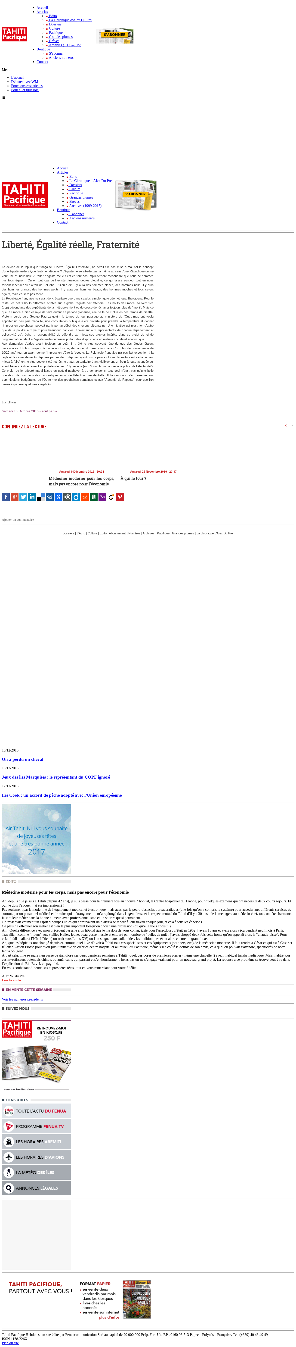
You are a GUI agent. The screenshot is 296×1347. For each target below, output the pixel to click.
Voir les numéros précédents (22, 999)
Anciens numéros (61, 57)
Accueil (42, 7)
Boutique (43, 49)
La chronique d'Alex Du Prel (215, 533)
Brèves (53, 41)
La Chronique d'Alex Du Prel (70, 20)
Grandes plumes (60, 37)
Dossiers (55, 24)
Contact (42, 62)
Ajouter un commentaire (18, 519)
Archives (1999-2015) (64, 45)
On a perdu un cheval (22, 759)
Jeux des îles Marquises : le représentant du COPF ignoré (56, 777)
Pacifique (55, 32)
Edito (52, 16)
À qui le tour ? (133, 478)
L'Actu (81, 533)
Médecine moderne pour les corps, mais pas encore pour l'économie (81, 481)
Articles (42, 12)
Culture (54, 28)
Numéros (134, 533)
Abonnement (117, 533)
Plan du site (10, 1343)
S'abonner (56, 53)
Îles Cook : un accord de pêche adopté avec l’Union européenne (62, 795)
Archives (148, 533)
